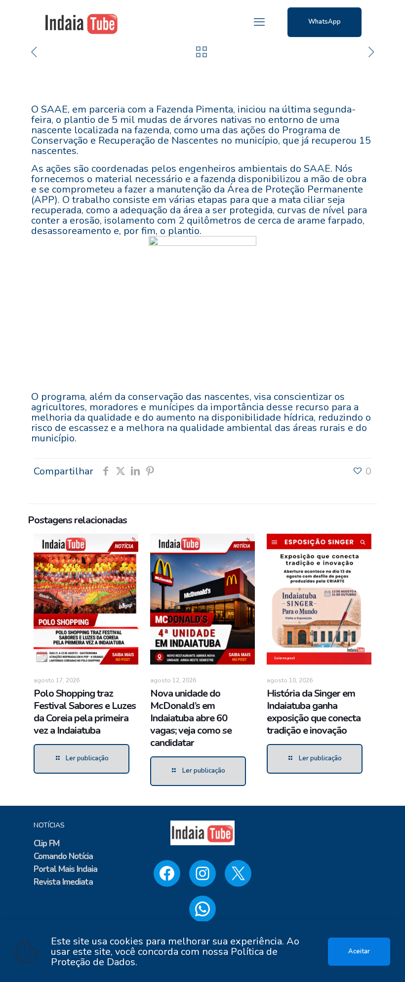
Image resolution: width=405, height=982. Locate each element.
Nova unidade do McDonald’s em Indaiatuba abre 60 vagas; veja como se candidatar (191, 718)
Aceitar (359, 951)
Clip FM (46, 843)
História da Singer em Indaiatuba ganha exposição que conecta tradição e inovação (314, 712)
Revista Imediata (63, 882)
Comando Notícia (63, 856)
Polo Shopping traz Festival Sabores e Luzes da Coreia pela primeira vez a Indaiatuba (85, 712)
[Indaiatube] (81, 22)
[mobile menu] (259, 22)
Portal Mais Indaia (65, 869)
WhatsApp (324, 21)
